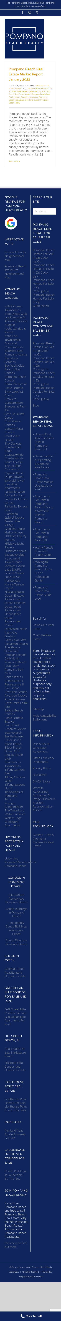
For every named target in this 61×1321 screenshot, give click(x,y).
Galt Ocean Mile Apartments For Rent (15, 1020)
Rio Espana (12, 688)
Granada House (15, 528)
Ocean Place (13, 614)
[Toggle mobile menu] (54, 21)
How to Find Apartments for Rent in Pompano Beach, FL (44, 442)
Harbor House (14, 532)
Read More (13, 161)
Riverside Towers (16, 695)
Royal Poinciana (16, 699)
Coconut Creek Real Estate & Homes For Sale (15, 972)
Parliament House (16, 643)
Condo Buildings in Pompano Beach (16, 912)
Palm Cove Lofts (15, 640)
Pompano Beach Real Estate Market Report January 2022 (26, 74)
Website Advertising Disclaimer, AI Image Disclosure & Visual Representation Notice (44, 799)
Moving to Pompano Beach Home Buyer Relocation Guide (43, 571)
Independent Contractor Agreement (41, 747)
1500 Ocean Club (16, 313)
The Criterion (13, 465)
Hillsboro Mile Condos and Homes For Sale (15, 1066)
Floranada (11, 514)
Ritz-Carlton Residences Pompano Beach (16, 898)
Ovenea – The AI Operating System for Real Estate (44, 462)
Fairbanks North (15, 495)
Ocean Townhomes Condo (13, 621)
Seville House (14, 736)
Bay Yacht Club (14, 365)
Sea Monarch (13, 732)
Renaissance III (14, 684)
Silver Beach (13, 740)
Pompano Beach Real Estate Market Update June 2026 (44, 482)
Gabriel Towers (14, 517)
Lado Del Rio (13, 569)
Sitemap (38, 709)
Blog (36, 405)
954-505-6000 (38, 6)
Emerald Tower (14, 480)
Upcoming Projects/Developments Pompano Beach (20, 862)
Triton (8, 799)
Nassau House (14, 591)
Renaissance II (14, 680)
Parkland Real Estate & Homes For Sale (15, 1134)
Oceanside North (16, 628)
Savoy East (12, 725)
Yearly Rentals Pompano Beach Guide (44, 551)
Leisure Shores (14, 573)
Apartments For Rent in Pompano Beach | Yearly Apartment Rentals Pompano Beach (44, 509)
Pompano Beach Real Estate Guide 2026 (43, 593)
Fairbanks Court (15, 491)
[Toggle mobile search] (54, 24)
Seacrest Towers (15, 729)
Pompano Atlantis (16, 354)
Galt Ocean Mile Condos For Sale (15, 1011)
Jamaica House (15, 566)
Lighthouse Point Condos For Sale (16, 1108)
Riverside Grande (16, 692)
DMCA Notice (42, 781)
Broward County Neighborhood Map (15, 256)
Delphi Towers (14, 476)
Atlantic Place (14, 350)
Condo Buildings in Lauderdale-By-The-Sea (15, 1174)
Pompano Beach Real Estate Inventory (25, 91)
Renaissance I (14, 677)
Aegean (10, 324)
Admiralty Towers (16, 321)
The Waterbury (14, 810)
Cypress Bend (14, 473)
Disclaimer (40, 774)
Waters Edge (13, 818)
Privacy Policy (42, 768)
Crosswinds (12, 469)
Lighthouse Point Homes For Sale (16, 1101)
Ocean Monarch (15, 602)
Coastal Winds (14, 454)
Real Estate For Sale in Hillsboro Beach (15, 1052)
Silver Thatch (13, 743)
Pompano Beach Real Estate (40, 88)
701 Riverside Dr (15, 317)
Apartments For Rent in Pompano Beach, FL (42, 535)
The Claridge (13, 443)
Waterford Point (15, 814)
